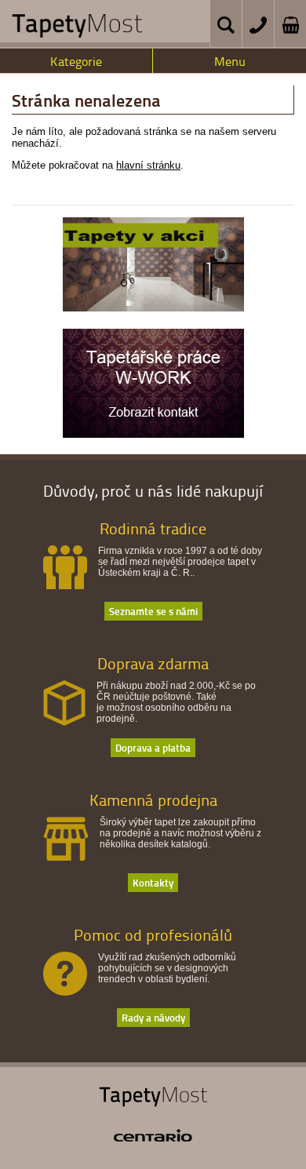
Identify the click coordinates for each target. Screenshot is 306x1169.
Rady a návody (153, 1017)
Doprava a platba (153, 747)
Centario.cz (153, 1135)
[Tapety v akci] (153, 307)
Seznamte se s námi (153, 610)
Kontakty (153, 882)
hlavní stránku (148, 165)
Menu (230, 61)
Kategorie (76, 61)
